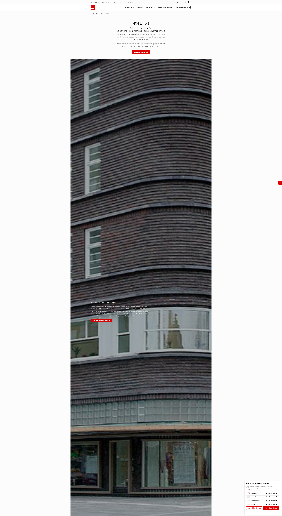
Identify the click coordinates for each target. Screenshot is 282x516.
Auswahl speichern (254, 508)
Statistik (253, 497)
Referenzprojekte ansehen (101, 321)
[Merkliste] (185, 2)
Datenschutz (267, 512)
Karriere (257, 512)
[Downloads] (177, 2)
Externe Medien (255, 500)
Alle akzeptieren (271, 508)
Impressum (262, 512)
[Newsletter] (181, 2)
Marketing (254, 504)
